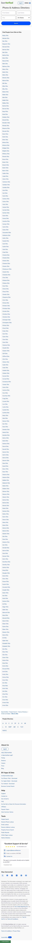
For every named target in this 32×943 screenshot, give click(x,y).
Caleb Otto (5, 176)
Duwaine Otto (6, 587)
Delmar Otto (5, 491)
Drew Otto (5, 579)
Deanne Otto (5, 477)
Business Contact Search (7, 786)
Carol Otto (5, 215)
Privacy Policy (16, 931)
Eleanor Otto (5, 632)
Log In (21, 3)
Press (2, 766)
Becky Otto (5, 35)
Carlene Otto (5, 199)
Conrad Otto (5, 379)
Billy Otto (5, 89)
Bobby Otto (5, 103)
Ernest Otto (5, 702)
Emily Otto (5, 674)
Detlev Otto (5, 514)
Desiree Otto (5, 511)
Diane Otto (5, 525)
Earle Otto (5, 598)
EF (15, 723)
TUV (21, 727)
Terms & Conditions (13, 919)
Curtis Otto (5, 407)
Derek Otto (5, 508)
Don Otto (5, 545)
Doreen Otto (5, 556)
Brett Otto (5, 137)
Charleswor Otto (6, 269)
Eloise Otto (5, 660)
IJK (25, 723)
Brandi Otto (5, 120)
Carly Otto (5, 204)
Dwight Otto (5, 590)
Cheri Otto (5, 286)
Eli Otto (4, 638)
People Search (13, 712)
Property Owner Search (7, 830)
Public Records (5, 832)
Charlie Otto (5, 272)
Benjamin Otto (6, 44)
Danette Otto (5, 429)
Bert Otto (5, 52)
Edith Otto (5, 609)
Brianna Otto (5, 145)
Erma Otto (5, 700)
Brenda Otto (5, 131)
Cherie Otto (5, 289)
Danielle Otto (6, 435)
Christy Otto (5, 325)
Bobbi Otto (5, 100)
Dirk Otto (4, 536)
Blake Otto (5, 94)
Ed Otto (4, 604)
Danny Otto (5, 438)
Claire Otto (5, 336)
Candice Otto (5, 187)
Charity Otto (5, 260)
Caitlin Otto (5, 173)
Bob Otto (4, 97)
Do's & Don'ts (5, 799)
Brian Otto (5, 139)
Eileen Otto (5, 624)
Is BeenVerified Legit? (7, 755)
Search (16, 23)
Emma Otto (5, 677)
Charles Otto (5, 266)
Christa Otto (5, 303)
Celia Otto (5, 249)
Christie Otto (5, 311)
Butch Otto (5, 168)
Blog (2, 768)
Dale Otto (5, 418)
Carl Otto (4, 193)
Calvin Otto (5, 179)
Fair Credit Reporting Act (21, 906)
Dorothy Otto (6, 564)
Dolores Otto (5, 542)
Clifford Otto (5, 356)
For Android (4, 783)
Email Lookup (5, 824)
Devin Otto (5, 517)
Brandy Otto (5, 125)
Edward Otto (5, 618)
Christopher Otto (7, 322)
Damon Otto (5, 421)
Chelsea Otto (5, 280)
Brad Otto (5, 114)
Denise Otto (5, 503)
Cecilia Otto (5, 246)
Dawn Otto (5, 469)
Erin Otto (4, 697)
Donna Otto (5, 550)
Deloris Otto (5, 497)
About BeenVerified (6, 752)
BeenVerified (4, 712)
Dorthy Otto (5, 567)
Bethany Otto (6, 66)
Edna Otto (5, 615)
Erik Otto (4, 691)
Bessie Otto (5, 61)
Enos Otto (5, 680)
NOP (10, 727)
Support (3, 793)
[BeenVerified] (7, 3)
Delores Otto (5, 494)
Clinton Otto (5, 362)
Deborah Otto (6, 483)
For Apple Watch (5, 781)
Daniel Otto (5, 432)
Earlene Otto (5, 601)
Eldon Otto (5, 629)
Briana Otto (5, 142)
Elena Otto (5, 635)
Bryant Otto (5, 165)
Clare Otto (5, 342)
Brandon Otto (6, 123)
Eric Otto (4, 683)
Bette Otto (5, 72)
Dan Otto (4, 424)
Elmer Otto (5, 657)
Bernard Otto (5, 47)
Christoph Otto (6, 320)
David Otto (5, 466)
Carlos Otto (5, 201)
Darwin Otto (5, 460)
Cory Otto (5, 393)
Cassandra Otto (6, 232)
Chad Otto (5, 252)
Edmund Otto (6, 612)
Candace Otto (6, 184)
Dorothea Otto (6, 562)
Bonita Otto (5, 106)
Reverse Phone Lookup (7, 822)
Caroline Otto (6, 221)
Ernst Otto (5, 705)
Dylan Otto (5, 593)
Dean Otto (5, 472)
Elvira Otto (5, 666)
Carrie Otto (5, 227)
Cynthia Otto (5, 412)
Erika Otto (5, 694)
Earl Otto (4, 595)
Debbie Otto (5, 480)
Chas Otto (5, 277)
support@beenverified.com (13, 850)
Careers (3, 763)
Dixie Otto (5, 539)
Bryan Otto (5, 162)
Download (14, 778)
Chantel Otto (5, 258)
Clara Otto (5, 339)
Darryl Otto (5, 457)
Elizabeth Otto (6, 646)
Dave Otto (5, 463)
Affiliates (3, 807)
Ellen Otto (5, 652)
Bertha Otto (5, 55)
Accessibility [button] (4, 937)
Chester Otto (5, 294)
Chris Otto (5, 300)
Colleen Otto (5, 373)
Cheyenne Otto (6, 297)
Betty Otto (5, 75)
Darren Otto (5, 452)
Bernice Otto (5, 49)
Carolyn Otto (5, 224)
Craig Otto (5, 398)
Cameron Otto (6, 182)
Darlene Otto (5, 443)
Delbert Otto (5, 488)
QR (14, 727)
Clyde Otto (5, 365)
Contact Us (4, 796)
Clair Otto (5, 334)
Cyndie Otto (5, 410)
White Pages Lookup (6, 835)
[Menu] (30, 3)
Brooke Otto (5, 156)
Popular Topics (5, 809)
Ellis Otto (5, 655)
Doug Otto (5, 570)
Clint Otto (5, 359)
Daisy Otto (5, 415)
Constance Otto (6, 382)
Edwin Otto (5, 621)
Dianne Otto (5, 531)
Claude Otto (5, 348)
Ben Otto (4, 41)
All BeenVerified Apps (7, 776)
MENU (27, 3)
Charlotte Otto (6, 275)
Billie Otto (5, 86)
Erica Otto (5, 685)
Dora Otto (5, 553)
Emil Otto (5, 671)
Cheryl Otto (5, 291)
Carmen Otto (5, 213)
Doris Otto (5, 559)
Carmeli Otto (5, 210)
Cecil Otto (5, 244)
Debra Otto (5, 486)
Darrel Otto (5, 446)
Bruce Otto (5, 159)
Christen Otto (6, 306)
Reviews (3, 760)
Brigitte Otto (5, 151)
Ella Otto (4, 649)
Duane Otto (5, 581)
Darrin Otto (5, 455)
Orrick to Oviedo (5, 714)
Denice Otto (5, 500)
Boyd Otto (5, 111)
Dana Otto (5, 427)
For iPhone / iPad (5, 778)
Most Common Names (7, 812)
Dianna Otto (5, 528)
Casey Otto (5, 230)
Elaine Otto (5, 626)
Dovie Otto (5, 576)
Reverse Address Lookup (8, 827)
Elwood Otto (5, 669)
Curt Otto (5, 404)
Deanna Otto (5, 474)
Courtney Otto (6, 396)
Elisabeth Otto (6, 643)
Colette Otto (5, 370)
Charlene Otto (6, 263)
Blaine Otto (5, 92)
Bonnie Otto (5, 109)
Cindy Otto (5, 331)
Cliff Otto (5, 353)
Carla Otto (5, 196)
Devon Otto (5, 519)
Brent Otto (5, 134)
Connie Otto (5, 376)
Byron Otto (5, 170)
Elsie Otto (5, 663)
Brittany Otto (5, 154)
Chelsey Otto (5, 283)
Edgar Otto (5, 607)
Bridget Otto (5, 148)
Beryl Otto (5, 58)
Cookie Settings (5, 941)
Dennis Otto (5, 505)
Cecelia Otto (5, 241)
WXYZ (4, 730)
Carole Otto (5, 218)
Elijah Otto (5, 640)
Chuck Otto (5, 328)
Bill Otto (4, 83)
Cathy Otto (5, 238)
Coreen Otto (5, 384)
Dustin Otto (5, 584)
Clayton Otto (5, 351)
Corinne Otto (5, 390)
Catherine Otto (6, 235)
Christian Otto (6, 308)
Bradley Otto (5, 117)
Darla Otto (5, 441)
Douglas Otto (6, 573)
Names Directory (22, 712)
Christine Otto (6, 317)
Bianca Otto (5, 80)
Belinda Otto (5, 38)
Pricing (3, 758)
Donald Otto (5, 548)
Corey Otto (5, 387)
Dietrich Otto (5, 533)
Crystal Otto (5, 401)
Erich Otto (5, 688)
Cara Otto (5, 190)
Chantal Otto (5, 255)
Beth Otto (5, 63)
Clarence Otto (6, 345)
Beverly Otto (5, 78)
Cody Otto (5, 367)
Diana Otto (5, 522)
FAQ (2, 801)
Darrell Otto (5, 449)
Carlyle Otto (5, 207)
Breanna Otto (6, 128)
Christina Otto (6, 314)
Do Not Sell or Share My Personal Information (13, 804)
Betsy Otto (5, 69)
